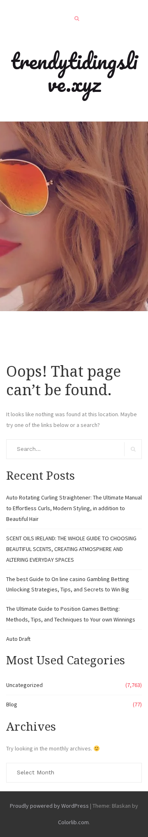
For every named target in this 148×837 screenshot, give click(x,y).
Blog (11, 704)
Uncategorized (24, 685)
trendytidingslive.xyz (74, 71)
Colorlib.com (73, 822)
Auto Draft (18, 638)
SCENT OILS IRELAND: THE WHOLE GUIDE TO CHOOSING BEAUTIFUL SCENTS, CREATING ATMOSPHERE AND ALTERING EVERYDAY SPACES (71, 549)
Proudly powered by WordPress (49, 805)
